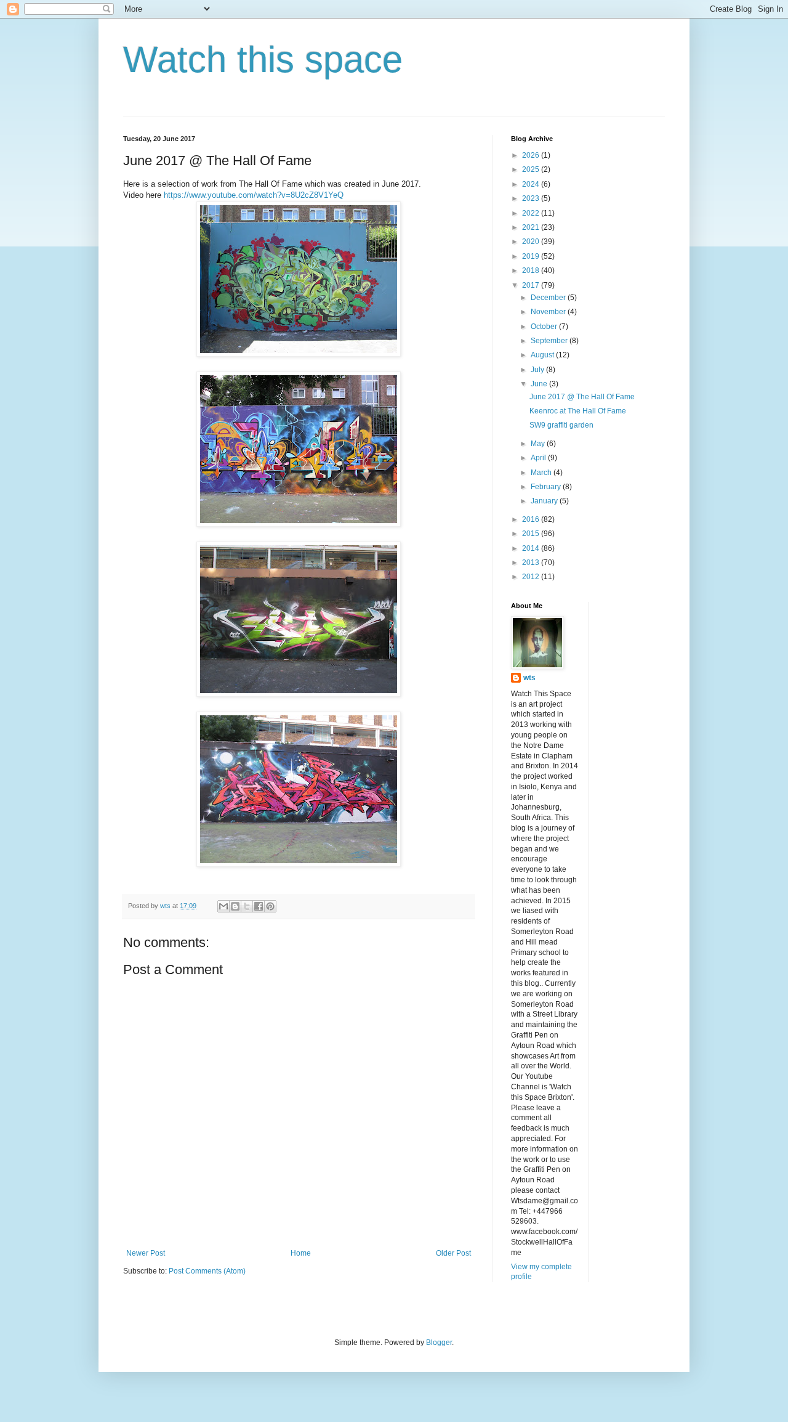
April (539, 457)
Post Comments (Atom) (207, 1271)
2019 (531, 256)
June (540, 384)
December (549, 297)
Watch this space (263, 59)
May (539, 443)
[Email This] (223, 906)
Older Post (453, 1253)
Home (301, 1253)
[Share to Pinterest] (270, 906)
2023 (531, 198)
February (547, 486)
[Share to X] (247, 906)
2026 (531, 155)
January (545, 501)
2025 (531, 169)
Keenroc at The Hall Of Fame (577, 411)
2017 (531, 285)
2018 (531, 270)
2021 (531, 227)
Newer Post (145, 1253)
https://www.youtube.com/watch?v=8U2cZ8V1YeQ (254, 195)
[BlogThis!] (235, 906)
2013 (531, 562)
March (542, 472)
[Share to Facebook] (258, 906)
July (538, 369)
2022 (531, 213)
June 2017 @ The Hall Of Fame (582, 396)
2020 (531, 241)
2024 (531, 184)
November (549, 311)
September (550, 340)
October (545, 326)
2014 (531, 548)
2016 (531, 519)
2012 (531, 576)
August (543, 355)
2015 (531, 533)
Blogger (439, 1342)
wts (529, 677)
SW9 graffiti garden (561, 425)
